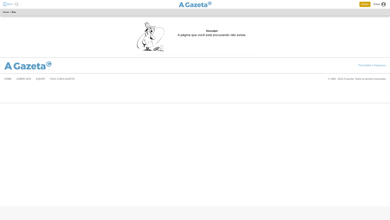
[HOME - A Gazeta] (195, 4)
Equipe (40, 79)
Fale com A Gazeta (62, 79)
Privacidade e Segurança (372, 65)
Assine (365, 4)
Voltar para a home (214, 39)
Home (6, 12)
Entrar (377, 4)
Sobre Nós (23, 79)
